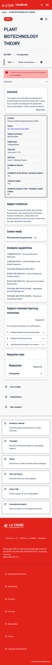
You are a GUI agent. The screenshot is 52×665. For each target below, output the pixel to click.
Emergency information (17, 574)
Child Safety (12, 586)
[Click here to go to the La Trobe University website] (8, 6)
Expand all (39, 320)
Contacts (11, 599)
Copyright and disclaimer (17, 649)
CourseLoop (45, 662)
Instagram (42, 538)
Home (4, 12)
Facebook (9, 538)
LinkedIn (32, 538)
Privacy (11, 636)
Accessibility (12, 624)
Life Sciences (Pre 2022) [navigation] (19, 129)
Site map (11, 611)
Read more (40, 110)
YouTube (23, 538)
